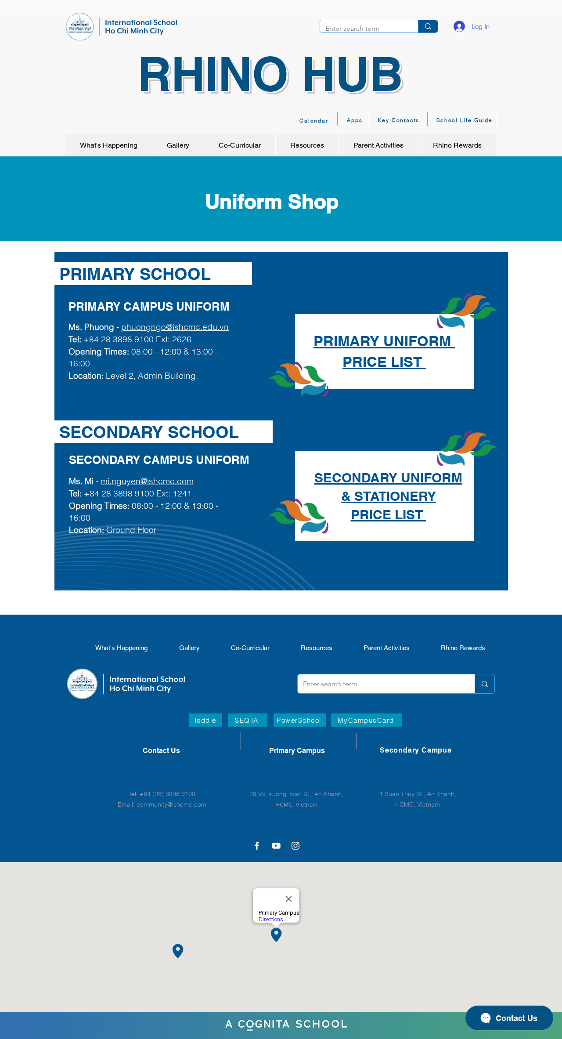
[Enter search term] (428, 26)
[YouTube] (276, 845)
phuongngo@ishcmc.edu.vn (175, 327)
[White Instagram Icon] (295, 845)
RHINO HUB (270, 73)
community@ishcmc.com (171, 804)
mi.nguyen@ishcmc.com (147, 481)
